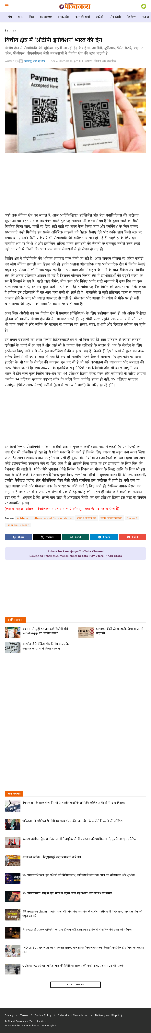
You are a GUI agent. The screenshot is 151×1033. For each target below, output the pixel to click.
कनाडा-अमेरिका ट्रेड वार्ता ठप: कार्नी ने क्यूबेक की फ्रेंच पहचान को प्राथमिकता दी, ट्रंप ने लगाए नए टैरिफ (79, 839)
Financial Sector (18, 525)
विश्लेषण (131, 16)
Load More (75, 984)
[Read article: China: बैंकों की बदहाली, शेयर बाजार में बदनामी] (86, 632)
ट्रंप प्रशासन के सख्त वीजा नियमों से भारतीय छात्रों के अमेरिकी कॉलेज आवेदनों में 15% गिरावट (73, 802)
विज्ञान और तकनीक (105, 61)
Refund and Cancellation (73, 1015)
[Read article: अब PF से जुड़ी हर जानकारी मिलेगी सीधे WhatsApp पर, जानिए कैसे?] (12, 632)
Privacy (9, 1015)
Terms (24, 1015)
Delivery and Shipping (108, 1015)
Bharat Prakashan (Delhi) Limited (26, 1021)
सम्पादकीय (63, 16)
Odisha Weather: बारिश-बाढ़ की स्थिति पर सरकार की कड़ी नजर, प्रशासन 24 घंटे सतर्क (73, 965)
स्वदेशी (99, 16)
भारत (20, 16)
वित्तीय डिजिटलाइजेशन (111, 518)
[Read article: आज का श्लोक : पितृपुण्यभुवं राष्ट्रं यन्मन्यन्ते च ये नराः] (12, 860)
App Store (115, 555)
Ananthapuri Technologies (41, 1025)
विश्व (31, 16)
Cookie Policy (43, 1015)
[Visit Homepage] (75, 6)
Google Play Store (91, 555)
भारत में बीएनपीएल (86, 518)
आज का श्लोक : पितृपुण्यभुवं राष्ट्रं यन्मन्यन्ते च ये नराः (52, 857)
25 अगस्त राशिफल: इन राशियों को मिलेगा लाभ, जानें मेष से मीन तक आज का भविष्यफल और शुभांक (78, 875)
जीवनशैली (115, 16)
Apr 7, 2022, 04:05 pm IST (67, 61)
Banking (132, 518)
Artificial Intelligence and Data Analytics (45, 518)
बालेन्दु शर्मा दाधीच (34, 61)
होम (10, 16)
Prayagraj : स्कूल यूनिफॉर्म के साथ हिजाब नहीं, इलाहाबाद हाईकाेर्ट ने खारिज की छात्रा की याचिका (77, 929)
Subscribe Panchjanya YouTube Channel (76, 551)
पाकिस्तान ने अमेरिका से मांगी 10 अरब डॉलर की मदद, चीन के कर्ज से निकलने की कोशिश (72, 821)
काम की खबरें (82, 16)
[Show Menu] (6, 6)
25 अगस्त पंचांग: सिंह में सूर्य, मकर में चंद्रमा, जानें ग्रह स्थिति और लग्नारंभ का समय (66, 893)
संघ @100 (46, 16)
